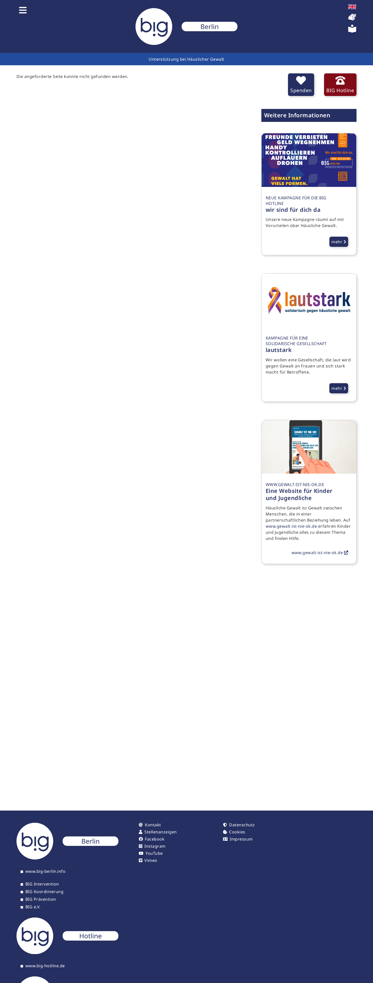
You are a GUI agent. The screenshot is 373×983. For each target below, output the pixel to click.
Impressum (241, 839)
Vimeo (150, 860)
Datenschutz (242, 825)
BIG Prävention (40, 899)
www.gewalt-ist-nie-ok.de (291, 526)
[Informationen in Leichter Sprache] (352, 31)
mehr (337, 242)
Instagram (154, 846)
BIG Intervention (42, 884)
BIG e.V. (33, 907)
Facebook (154, 839)
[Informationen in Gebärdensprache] (352, 19)
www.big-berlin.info (45, 871)
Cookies (237, 832)
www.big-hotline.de (45, 966)
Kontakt (153, 825)
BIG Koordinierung (44, 892)
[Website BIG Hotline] (67, 952)
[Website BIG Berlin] (67, 858)
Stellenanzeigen (160, 832)
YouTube (154, 853)
